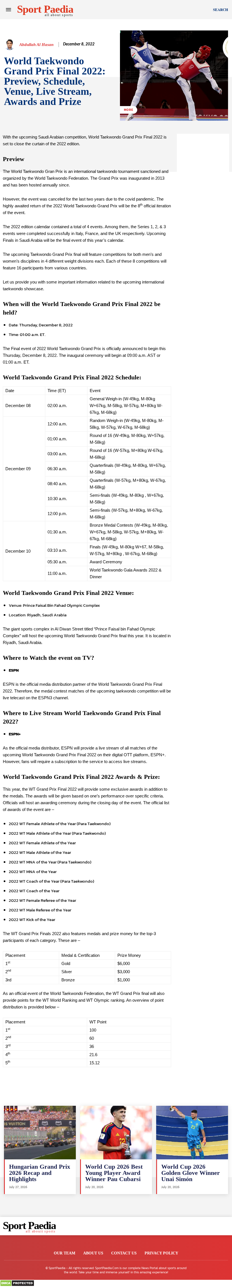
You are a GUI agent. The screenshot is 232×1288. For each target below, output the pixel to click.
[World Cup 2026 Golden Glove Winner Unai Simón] (192, 1132)
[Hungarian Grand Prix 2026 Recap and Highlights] (40, 1132)
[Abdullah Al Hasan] (10, 44)
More (128, 109)
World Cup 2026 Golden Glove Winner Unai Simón (190, 1173)
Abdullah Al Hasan (36, 44)
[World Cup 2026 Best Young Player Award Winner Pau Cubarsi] (116, 1132)
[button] (220, 9)
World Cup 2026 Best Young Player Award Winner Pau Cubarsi (114, 1173)
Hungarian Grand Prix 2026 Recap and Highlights (39, 1173)
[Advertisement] (203, 218)
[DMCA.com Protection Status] (17, 1285)
